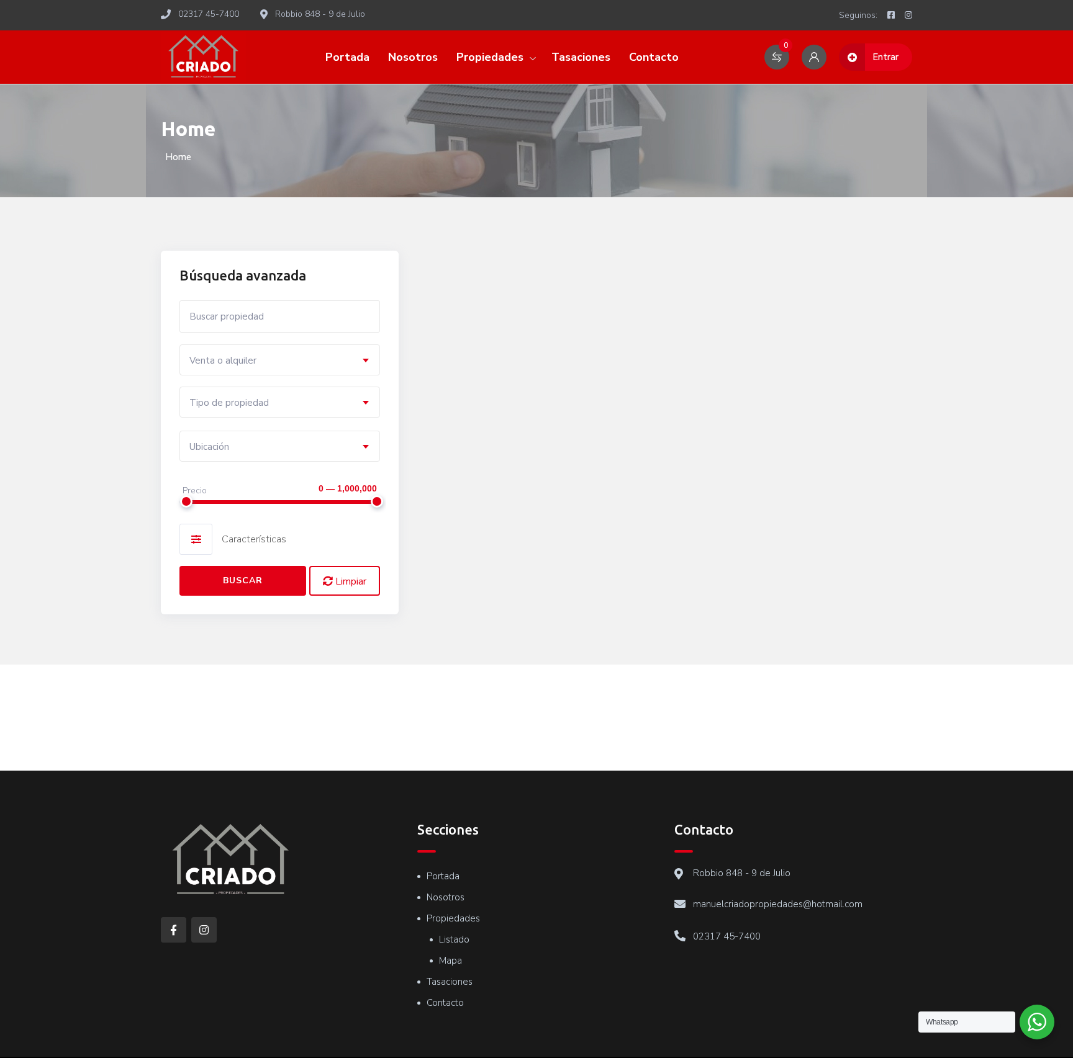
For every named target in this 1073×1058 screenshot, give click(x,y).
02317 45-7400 (727, 936)
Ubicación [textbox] (209, 447)
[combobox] (279, 359)
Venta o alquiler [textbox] (222, 360)
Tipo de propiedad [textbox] (229, 403)
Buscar (243, 580)
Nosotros (413, 57)
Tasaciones (580, 57)
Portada (347, 57)
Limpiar (349, 581)
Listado (454, 939)
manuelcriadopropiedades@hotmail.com (777, 904)
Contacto (654, 57)
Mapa (450, 960)
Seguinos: (858, 15)
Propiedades (489, 57)
